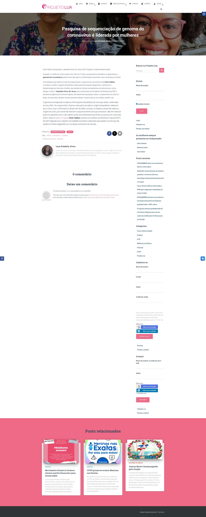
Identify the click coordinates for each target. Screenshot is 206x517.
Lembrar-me (142, 393)
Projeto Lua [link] (141, 256)
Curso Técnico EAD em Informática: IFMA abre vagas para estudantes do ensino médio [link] (150, 189)
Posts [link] (70, 131)
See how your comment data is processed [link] (104, 195)
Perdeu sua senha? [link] (143, 129)
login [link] (69, 191)
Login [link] (138, 120)
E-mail (138, 277)
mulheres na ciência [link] (49, 139)
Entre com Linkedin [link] (149, 331)
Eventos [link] (140, 235)
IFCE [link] (138, 239)
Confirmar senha (142, 297)
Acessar (142, 400)
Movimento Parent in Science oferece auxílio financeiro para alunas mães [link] (60, 473)
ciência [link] (48, 135)
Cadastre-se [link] (140, 124)
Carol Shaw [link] (141, 152)
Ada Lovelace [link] (142, 143)
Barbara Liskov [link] (142, 147)
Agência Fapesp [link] (62, 118)
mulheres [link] (65, 135)
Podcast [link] (140, 247)
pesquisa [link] (60, 139)
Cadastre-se (144, 336)
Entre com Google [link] (149, 327)
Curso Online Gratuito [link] (144, 231)
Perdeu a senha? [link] (143, 350)
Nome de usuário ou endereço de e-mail (149, 362)
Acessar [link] (140, 345)
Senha (138, 95)
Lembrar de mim (143, 104)
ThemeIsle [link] (160, 512)
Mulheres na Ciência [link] (58, 131)
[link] (57, 6)
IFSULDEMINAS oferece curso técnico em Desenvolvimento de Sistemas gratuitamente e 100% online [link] (150, 200)
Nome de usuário (142, 85)
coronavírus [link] (56, 135)
